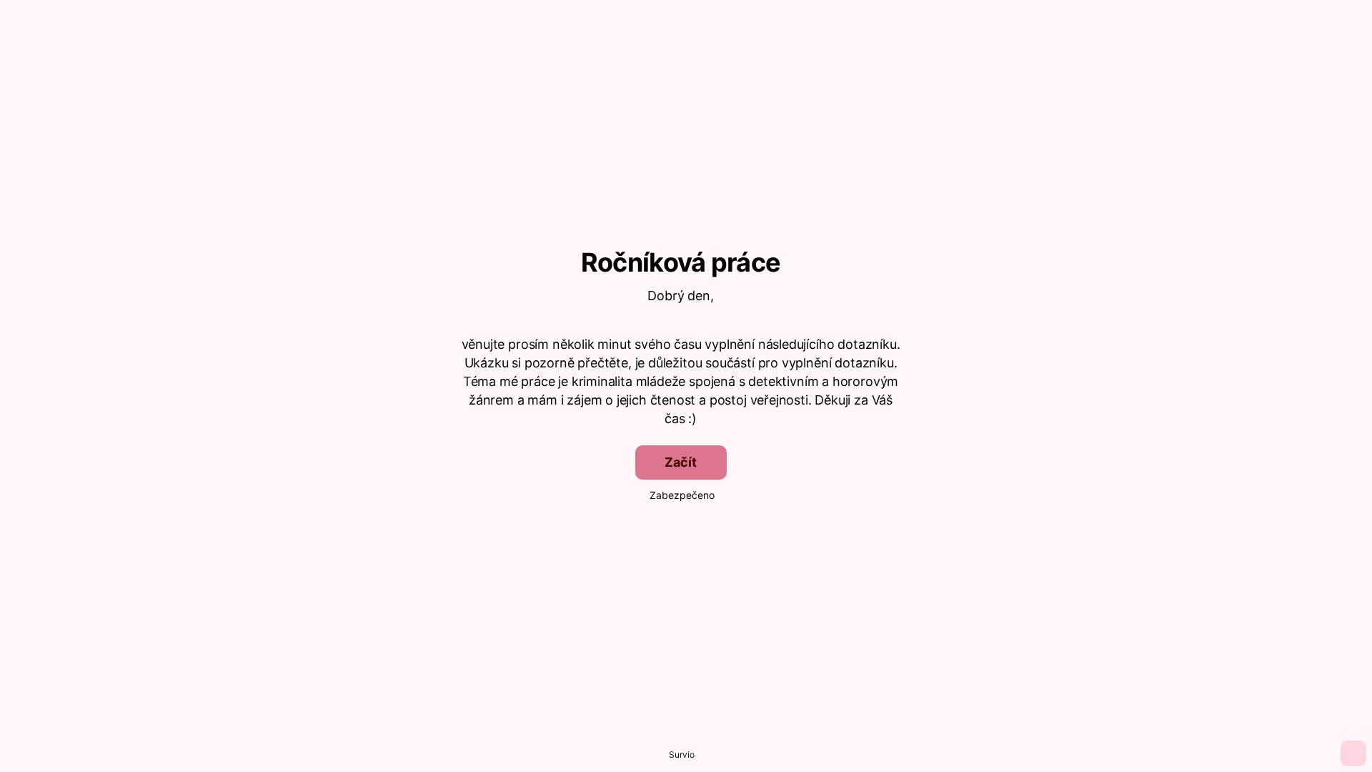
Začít (680, 462)
